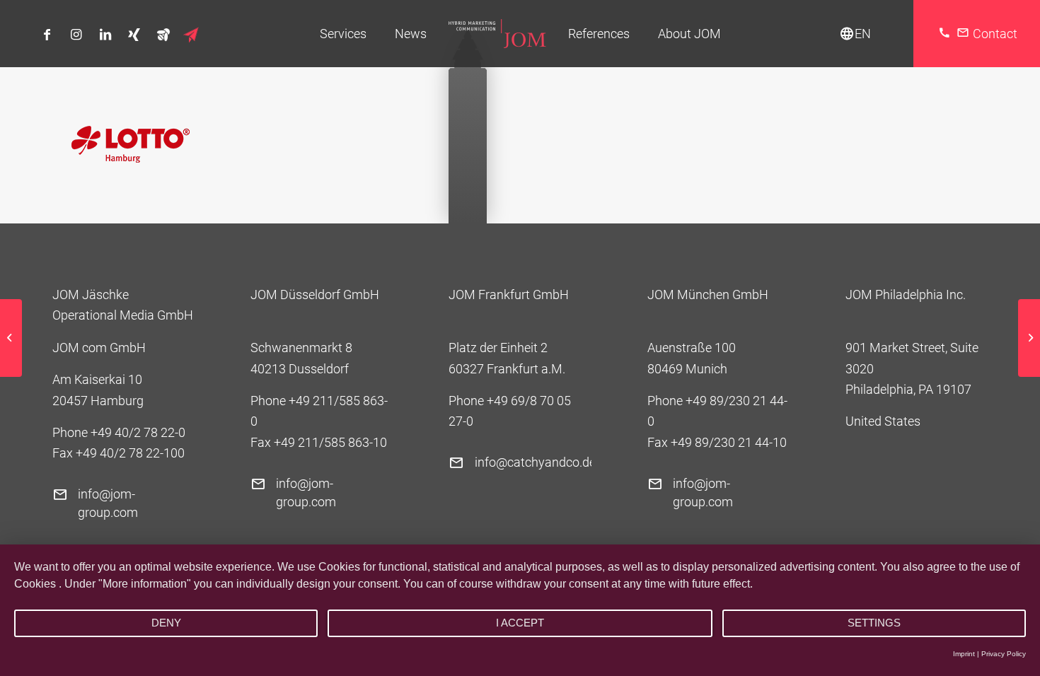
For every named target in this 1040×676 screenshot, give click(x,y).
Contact (995, 33)
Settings (874, 623)
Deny (166, 623)
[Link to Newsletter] (192, 35)
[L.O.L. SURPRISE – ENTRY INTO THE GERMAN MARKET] (11, 338)
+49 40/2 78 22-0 (138, 432)
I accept (520, 623)
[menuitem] (343, 33)
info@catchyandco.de (535, 462)
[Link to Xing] (134, 35)
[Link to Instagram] (76, 35)
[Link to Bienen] (163, 34)
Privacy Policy (1003, 654)
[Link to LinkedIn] (105, 35)
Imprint (964, 654)
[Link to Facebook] (47, 35)
